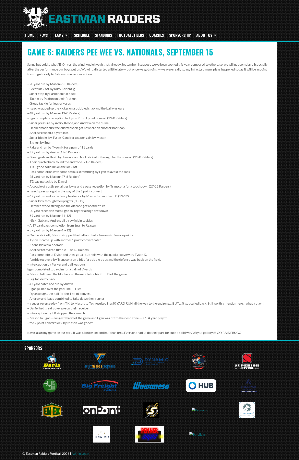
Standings (103, 35)
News (43, 35)
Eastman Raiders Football (91, 18)
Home (29, 35)
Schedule (81, 35)
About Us (204, 35)
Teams (58, 35)
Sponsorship (180, 35)
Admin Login (80, 453)
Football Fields (130, 35)
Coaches (156, 35)
